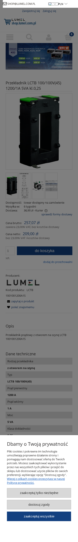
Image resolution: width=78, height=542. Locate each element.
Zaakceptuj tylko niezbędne (39, 493)
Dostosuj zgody (39, 504)
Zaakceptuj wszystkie (39, 516)
